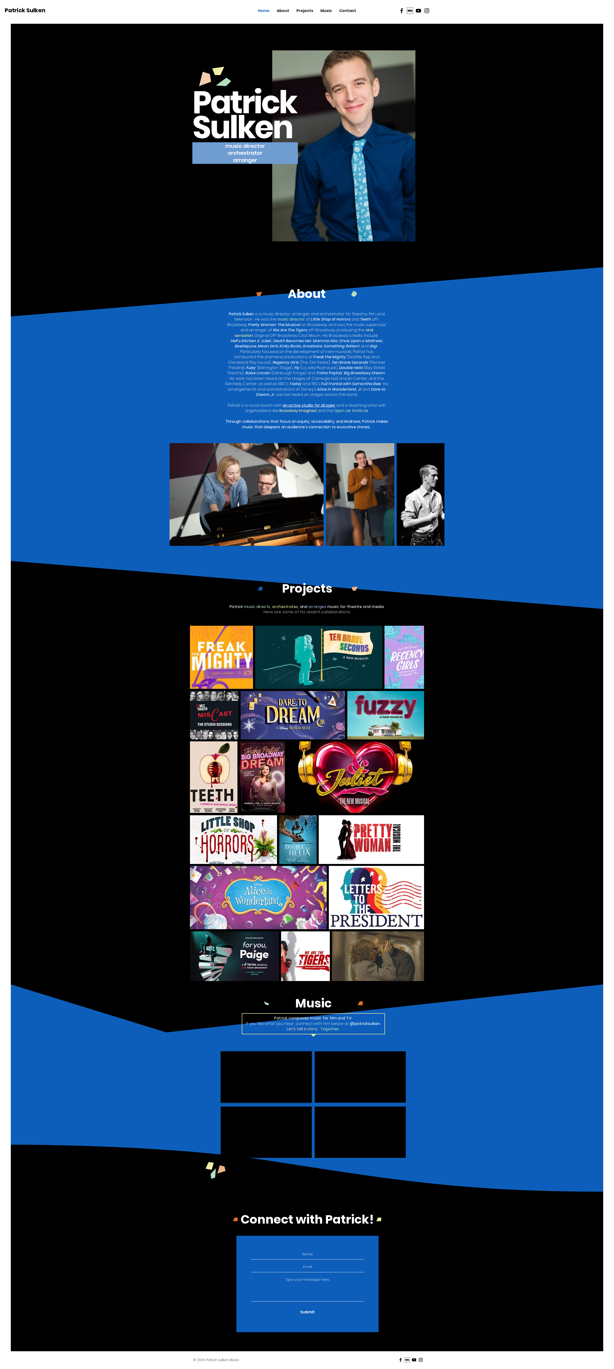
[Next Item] (436, 494)
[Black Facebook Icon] (401, 10)
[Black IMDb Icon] (410, 10)
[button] (245, 146)
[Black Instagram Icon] (427, 10)
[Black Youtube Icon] (418, 10)
